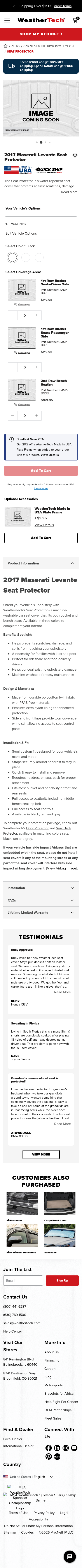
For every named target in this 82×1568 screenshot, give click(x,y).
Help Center (12, 1331)
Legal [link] (64, 1512)
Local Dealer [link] (12, 1439)
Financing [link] (51, 1360)
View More (41, 1154)
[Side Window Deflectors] (22, 1235)
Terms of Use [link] (18, 1512)
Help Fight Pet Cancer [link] (61, 1401)
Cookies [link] (27, 1532)
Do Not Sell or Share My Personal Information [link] (38, 1525)
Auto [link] (15, 46)
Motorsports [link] (53, 1385)
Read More (69, 191)
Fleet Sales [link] (52, 1418)
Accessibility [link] (38, 1519)
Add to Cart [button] (41, 537)
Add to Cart (41, 470)
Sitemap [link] (9, 1532)
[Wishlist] (75, 155)
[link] (5, 45)
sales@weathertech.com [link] (21, 1323)
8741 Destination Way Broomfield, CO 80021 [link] (20, 1376)
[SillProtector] (22, 1203)
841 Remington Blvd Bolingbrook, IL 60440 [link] (20, 1362)
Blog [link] (47, 1376)
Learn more (41, 488)
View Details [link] (44, 524)
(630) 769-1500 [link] (14, 1314)
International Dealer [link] (18, 1446)
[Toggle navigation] (7, 21)
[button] (36, 142)
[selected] (12, 257)
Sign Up (62, 1280)
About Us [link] (51, 1352)
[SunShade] (60, 1235)
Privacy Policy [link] (44, 1512)
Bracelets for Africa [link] (58, 1393)
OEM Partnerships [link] (58, 1410)
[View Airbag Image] (61, 868)
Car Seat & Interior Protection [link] (48, 46)
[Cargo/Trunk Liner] (60, 1203)
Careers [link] (50, 1368)
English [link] (39, 1476)
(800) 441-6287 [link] (14, 1306)
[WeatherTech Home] (41, 20)
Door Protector (37, 828)
